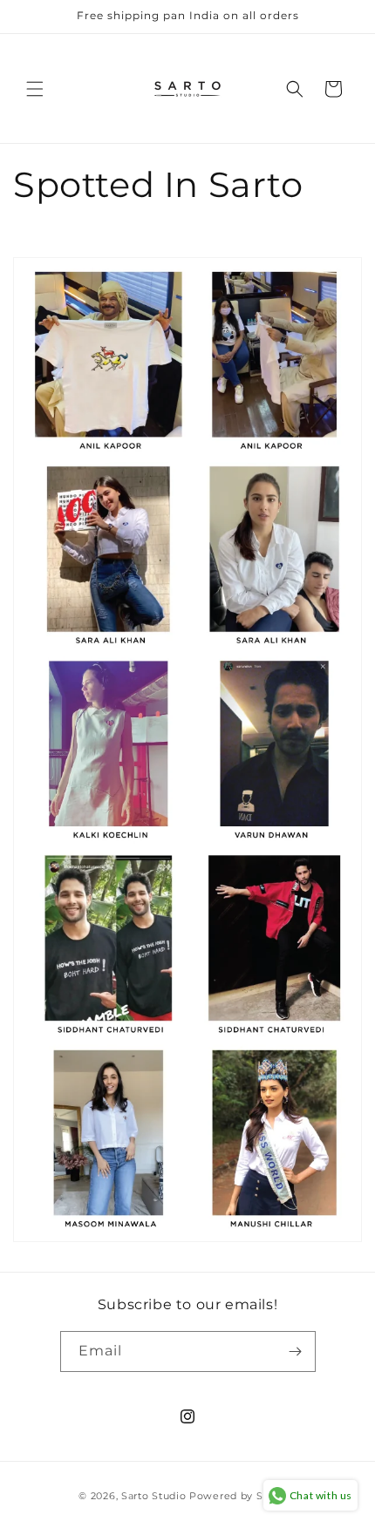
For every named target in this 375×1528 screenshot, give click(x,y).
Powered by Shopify (243, 1496)
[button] (35, 89)
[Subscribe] (295, 1351)
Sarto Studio (153, 1496)
